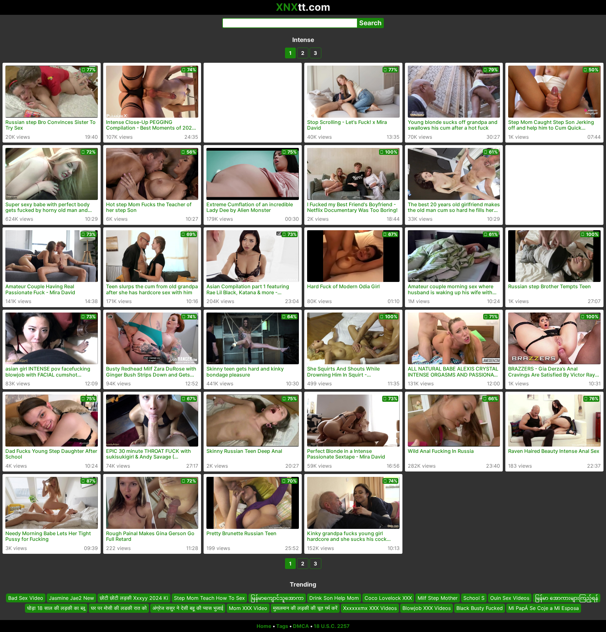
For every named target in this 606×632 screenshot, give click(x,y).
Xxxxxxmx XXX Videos (370, 608)
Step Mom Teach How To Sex (209, 598)
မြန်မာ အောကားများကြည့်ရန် (566, 598)
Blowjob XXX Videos (426, 608)
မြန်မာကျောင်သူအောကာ (277, 598)
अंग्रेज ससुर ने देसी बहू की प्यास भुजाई (187, 608)
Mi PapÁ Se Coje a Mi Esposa (543, 608)
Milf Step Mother (438, 598)
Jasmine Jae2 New (71, 598)
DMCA (301, 626)
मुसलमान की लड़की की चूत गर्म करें (305, 608)
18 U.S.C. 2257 (332, 626)
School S (473, 598)
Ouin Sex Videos (509, 598)
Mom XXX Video (248, 608)
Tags (282, 626)
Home (264, 626)
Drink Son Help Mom (334, 598)
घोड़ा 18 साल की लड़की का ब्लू (56, 608)
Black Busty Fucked (479, 608)
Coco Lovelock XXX (388, 598)
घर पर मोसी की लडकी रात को (119, 608)
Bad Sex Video (25, 598)
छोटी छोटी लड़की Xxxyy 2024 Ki (134, 598)
